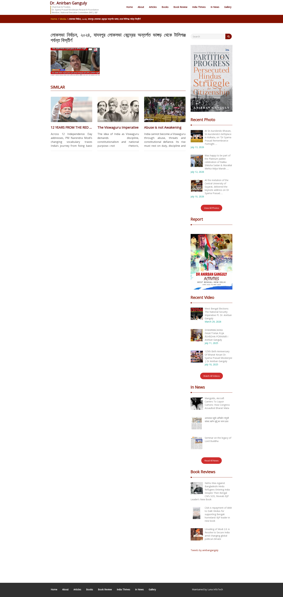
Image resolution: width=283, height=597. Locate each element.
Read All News (212, 460)
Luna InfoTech (215, 589)
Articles (153, 6)
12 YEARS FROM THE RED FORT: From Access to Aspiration (71, 127)
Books (165, 6)
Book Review (180, 6)
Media (63, 18)
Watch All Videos (211, 375)
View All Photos (211, 208)
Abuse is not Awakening (162, 127)
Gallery (227, 6)
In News (215, 6)
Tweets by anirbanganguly (204, 550)
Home (129, 6)
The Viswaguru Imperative (118, 127)
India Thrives (199, 6)
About (141, 6)
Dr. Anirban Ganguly (68, 3)
